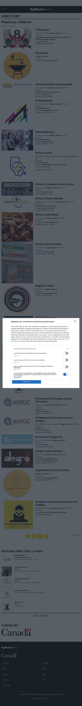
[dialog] (41, 353)
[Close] (76, 322)
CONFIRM (26, 382)
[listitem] (41, 349)
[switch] (65, 353)
